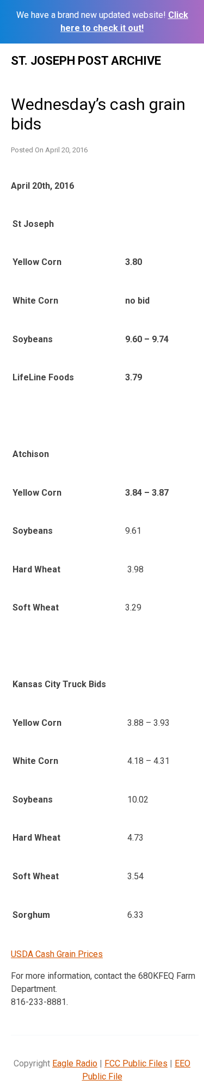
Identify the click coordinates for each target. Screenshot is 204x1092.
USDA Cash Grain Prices (57, 954)
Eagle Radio (74, 1063)
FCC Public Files (136, 1063)
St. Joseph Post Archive (86, 60)
